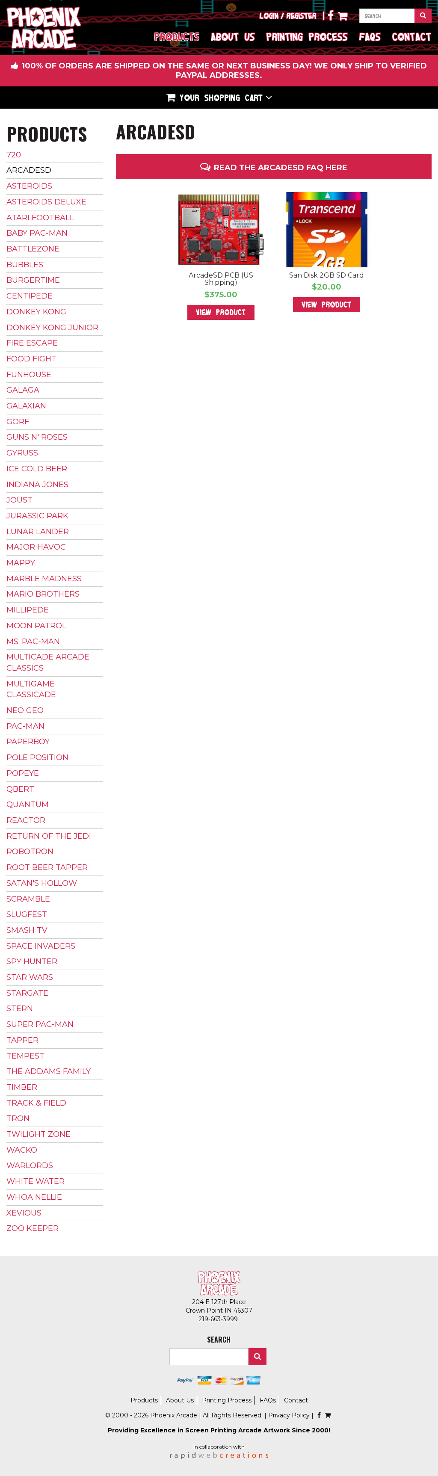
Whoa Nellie (34, 1197)
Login (269, 16)
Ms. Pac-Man (33, 641)
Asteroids (29, 186)
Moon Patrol (36, 625)
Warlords (29, 1165)
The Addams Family (48, 1071)
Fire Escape (32, 343)
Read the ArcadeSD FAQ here (280, 167)
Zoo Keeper (32, 1228)
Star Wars (29, 977)
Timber (21, 1087)
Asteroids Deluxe (46, 202)
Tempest (25, 1056)
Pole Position (37, 757)
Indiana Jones (37, 484)
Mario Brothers (43, 594)
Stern (19, 1008)
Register (302, 16)
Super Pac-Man (40, 1024)
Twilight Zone (38, 1134)
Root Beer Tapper (47, 867)
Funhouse (28, 374)
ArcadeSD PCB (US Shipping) (221, 279)
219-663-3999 (219, 1319)
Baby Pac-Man (37, 233)
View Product (221, 312)
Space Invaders (40, 946)
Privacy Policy (289, 1415)
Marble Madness (44, 578)
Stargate (27, 993)
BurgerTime (33, 280)
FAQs (370, 36)
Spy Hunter (31, 961)
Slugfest (26, 914)
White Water (35, 1181)
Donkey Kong (36, 311)
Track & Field (36, 1103)
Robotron (29, 851)
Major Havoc (36, 547)
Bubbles (24, 264)
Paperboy (28, 741)
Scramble (28, 899)
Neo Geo (25, 710)
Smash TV (26, 930)
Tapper (22, 1040)
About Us (233, 36)
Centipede (29, 296)
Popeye (22, 773)
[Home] (43, 27)
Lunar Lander (37, 531)
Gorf (17, 421)
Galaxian (26, 406)
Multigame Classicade (31, 689)
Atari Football (40, 217)
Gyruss (22, 453)
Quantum (27, 804)
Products (176, 36)
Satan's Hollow (41, 883)
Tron (18, 1118)
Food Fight (31, 359)
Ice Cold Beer (36, 468)
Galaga (22, 390)
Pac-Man (25, 726)
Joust (19, 500)
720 (13, 155)
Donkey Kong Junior (52, 327)
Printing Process (307, 36)
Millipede (27, 610)
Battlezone (32, 249)
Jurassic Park (37, 516)
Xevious (23, 1213)
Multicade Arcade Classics (47, 662)
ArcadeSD (28, 170)
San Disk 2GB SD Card (326, 275)
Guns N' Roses (37, 437)
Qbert (20, 789)
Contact (412, 36)
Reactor (25, 820)
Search (257, 1356)
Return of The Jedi (48, 836)
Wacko (21, 1150)
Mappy (20, 563)
